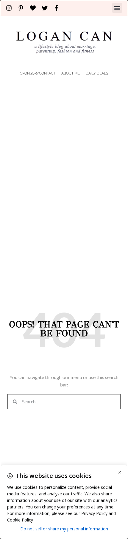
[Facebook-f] (57, 8)
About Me (70, 73)
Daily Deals (97, 73)
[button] (117, 8)
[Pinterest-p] (21, 8)
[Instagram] (9, 8)
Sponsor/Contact (37, 73)
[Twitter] (45, 8)
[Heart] (33, 8)
